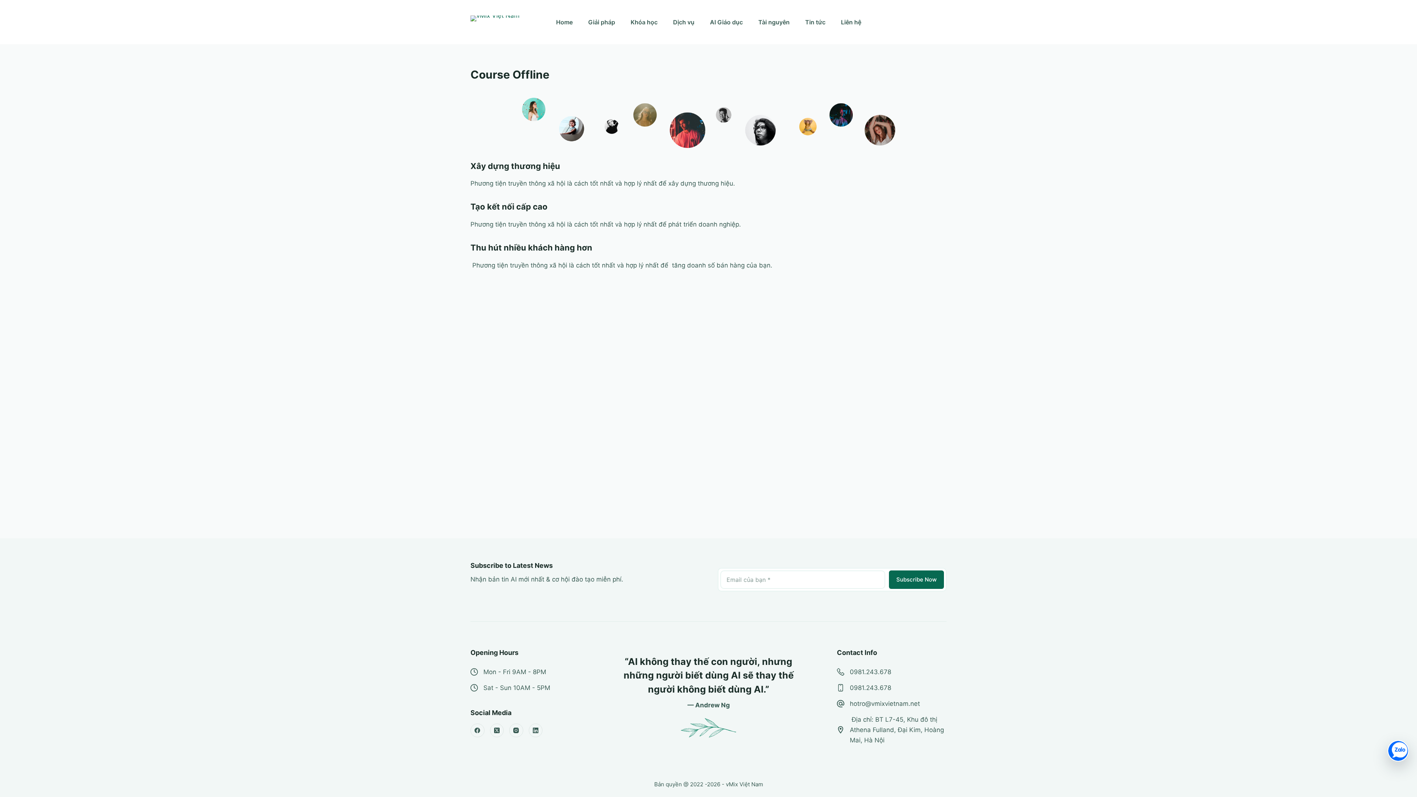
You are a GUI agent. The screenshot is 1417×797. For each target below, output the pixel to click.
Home (564, 22)
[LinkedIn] (536, 731)
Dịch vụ (683, 22)
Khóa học (644, 22)
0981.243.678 (870, 672)
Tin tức (815, 22)
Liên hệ (851, 22)
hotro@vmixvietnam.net (885, 703)
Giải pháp (601, 22)
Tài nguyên (774, 22)
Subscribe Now (916, 579)
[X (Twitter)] (497, 731)
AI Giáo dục (726, 22)
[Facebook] (477, 731)
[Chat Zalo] (1398, 751)
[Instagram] (516, 731)
